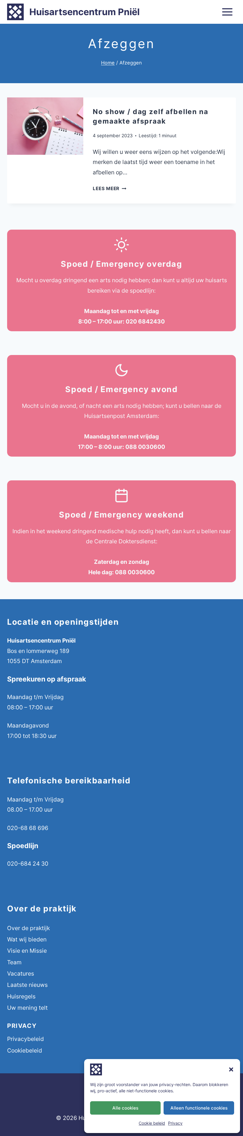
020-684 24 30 (27, 863)
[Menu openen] (227, 12)
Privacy (175, 1123)
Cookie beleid (152, 1123)
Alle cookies (125, 1108)
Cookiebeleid (24, 1050)
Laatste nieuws (27, 984)
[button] (231, 1069)
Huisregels (21, 996)
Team (14, 962)
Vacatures (20, 973)
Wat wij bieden (27, 939)
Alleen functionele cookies (199, 1108)
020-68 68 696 (27, 828)
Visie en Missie (27, 950)
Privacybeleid (25, 1038)
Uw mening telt (27, 1007)
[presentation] (45, 126)
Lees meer (109, 188)
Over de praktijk (28, 928)
